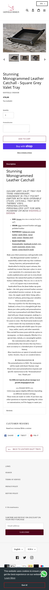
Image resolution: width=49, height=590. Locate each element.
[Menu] (44, 10)
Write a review (26, 428)
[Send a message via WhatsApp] (44, 574)
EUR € (30, 549)
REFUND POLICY (11, 493)
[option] (14, 58)
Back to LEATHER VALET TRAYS (26, 449)
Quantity (5, 110)
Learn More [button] (9, 578)
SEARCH (8, 473)
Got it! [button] (24, 585)
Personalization (7, 122)
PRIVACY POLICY (11, 487)
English (17, 549)
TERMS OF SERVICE (12, 480)
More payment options (24, 153)
